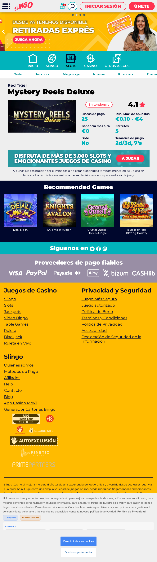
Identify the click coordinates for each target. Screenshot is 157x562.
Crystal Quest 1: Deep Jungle (97, 231)
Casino (90, 66)
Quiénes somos (19, 365)
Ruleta (10, 330)
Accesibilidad (94, 330)
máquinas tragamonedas (114, 488)
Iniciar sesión (103, 6)
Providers (125, 74)
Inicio (33, 66)
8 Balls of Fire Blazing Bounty (136, 231)
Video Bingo (16, 318)
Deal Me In (20, 229)
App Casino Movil (20, 403)
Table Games (16, 324)
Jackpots (42, 74)
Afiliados (12, 377)
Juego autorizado (98, 305)
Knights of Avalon (59, 229)
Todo (18, 74)
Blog (8, 396)
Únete (141, 6)
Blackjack (13, 337)
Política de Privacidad (102, 324)
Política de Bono (97, 311)
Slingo (52, 66)
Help (8, 384)
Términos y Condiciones (104, 318)
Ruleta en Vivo (17, 343)
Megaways (71, 74)
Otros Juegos (117, 66)
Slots (71, 66)
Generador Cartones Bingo (30, 409)
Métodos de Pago (21, 371)
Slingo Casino (13, 484)
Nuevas (99, 74)
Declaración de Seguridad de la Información (111, 339)
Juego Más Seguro (99, 299)
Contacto (13, 390)
